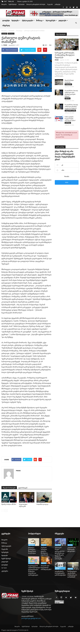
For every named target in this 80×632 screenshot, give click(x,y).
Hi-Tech (4, 568)
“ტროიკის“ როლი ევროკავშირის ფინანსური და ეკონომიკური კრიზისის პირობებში (59, 553)
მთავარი (4, 4)
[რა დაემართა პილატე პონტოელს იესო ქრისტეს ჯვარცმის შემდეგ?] (59, 92)
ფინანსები (67, 123)
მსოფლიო (4, 501)
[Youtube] (77, 7)
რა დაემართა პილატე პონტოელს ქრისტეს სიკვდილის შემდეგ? (71, 106)
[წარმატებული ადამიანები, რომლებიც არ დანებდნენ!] (73, 566)
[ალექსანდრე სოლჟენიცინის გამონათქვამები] (60, 566)
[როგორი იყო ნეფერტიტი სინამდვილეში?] (46, 560)
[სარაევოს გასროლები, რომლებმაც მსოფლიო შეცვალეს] (67, 44)
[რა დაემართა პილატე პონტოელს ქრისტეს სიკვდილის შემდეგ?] (59, 106)
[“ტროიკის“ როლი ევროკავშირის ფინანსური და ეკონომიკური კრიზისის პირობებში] (60, 542)
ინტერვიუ (6, 25)
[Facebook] (63, 7)
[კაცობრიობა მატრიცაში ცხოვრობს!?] (73, 542)
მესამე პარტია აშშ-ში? (8, 504)
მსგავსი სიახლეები (9, 488)
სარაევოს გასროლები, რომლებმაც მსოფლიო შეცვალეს (64, 55)
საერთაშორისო (41, 501)
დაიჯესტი (6, 20)
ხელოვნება (31, 545)
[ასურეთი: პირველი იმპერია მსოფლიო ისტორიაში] (46, 542)
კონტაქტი (57, 4)
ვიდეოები (62, 20)
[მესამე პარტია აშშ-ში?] (9, 497)
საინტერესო (68, 84)
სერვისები (21, 4)
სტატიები (15, 20)
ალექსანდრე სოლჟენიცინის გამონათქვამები (60, 573)
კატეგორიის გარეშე (70, 110)
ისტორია (57, 49)
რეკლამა (50, 4)
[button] (76, 22)
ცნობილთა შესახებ (58, 568)
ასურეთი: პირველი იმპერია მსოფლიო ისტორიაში (44, 551)
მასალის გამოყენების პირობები (35, 4)
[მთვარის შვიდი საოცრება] (59, 82)
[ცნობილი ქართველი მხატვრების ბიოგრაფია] (33, 542)
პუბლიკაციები (27, 20)
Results (66, 176)
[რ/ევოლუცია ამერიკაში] (26, 497)
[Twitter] (73, 7)
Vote (66, 182)
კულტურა (4, 571)
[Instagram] (66, 7)
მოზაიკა (39, 20)
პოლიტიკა (19, 30)
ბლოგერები (50, 20)
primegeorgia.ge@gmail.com (31, 618)
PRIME (5, 45)
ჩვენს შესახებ (12, 4)
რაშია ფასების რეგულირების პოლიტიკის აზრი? (70, 118)
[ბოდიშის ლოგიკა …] (44, 497)
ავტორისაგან (22, 488)
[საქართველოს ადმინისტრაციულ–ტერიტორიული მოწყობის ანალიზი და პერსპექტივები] (33, 560)
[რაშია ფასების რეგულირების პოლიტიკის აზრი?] (59, 119)
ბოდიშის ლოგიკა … (43, 504)
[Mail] (70, 7)
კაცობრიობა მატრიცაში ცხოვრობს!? (72, 549)
